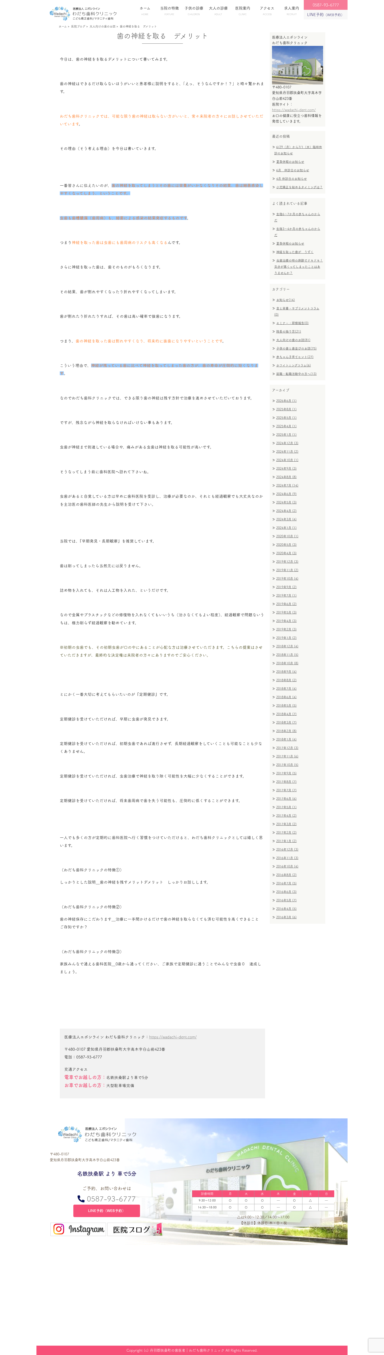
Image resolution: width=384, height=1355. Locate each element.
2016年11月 (287, 858)
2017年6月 (286, 798)
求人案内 (291, 10)
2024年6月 (286, 493)
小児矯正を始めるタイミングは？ (299, 187)
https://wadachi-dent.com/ (173, 1037)
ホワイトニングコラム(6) (293, 365)
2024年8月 (286, 477)
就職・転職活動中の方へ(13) (296, 373)
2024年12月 (287, 443)
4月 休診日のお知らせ (291, 178)
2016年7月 (286, 883)
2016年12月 (287, 849)
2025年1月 (286, 434)
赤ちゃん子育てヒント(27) (295, 356)
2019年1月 (286, 637)
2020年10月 (287, 536)
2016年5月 (286, 900)
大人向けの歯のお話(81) (293, 340)
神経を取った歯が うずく (295, 252)
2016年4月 (286, 908)
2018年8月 (286, 680)
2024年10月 (287, 460)
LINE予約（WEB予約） (107, 1210)
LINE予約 (325, 14)
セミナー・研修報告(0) (292, 323)
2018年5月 (286, 705)
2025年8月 (286, 409)
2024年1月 (286, 527)
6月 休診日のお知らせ (292, 170)
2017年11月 (287, 756)
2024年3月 (286, 519)
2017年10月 (287, 764)
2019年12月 (287, 561)
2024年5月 (286, 502)
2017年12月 (287, 747)
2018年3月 (286, 722)
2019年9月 (286, 587)
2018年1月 (286, 739)
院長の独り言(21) (288, 331)
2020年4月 (286, 553)
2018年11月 (287, 654)
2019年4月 (286, 620)
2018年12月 (287, 646)
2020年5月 (286, 544)
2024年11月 (287, 451)
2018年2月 (286, 731)
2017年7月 (286, 790)
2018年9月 (286, 671)
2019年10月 (287, 578)
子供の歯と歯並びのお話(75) (296, 348)
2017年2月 (286, 832)
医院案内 (242, 10)
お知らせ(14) (285, 299)
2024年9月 (286, 468)
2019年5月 (286, 612)
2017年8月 (286, 781)
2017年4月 (286, 815)
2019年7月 (286, 595)
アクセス (267, 10)
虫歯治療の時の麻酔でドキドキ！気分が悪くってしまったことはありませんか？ (298, 266)
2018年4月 (286, 714)
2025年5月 (286, 417)
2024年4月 (286, 510)
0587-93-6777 (110, 1198)
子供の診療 (193, 10)
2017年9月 (286, 773)
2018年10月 (287, 663)
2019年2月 (286, 629)
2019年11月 (287, 570)
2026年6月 (286, 400)
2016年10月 (287, 866)
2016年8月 (286, 874)
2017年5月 (286, 807)
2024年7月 (287, 485)
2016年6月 (286, 891)
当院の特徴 (169, 10)
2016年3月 (286, 917)
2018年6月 (286, 697)
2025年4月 (286, 426)
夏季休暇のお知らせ (290, 161)
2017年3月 (286, 824)
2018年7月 (286, 688)
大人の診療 (218, 10)
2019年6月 (286, 604)
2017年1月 (286, 841)
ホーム (145, 10)
